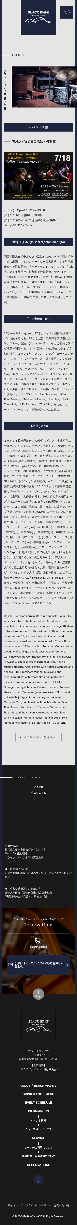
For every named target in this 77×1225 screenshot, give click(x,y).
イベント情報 (5, 85)
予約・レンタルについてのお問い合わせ (38, 965)
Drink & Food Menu (38, 1094)
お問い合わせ (61, 1205)
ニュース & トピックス (38, 1129)
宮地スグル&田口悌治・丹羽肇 (5, 101)
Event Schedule (38, 1102)
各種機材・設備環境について (38, 1156)
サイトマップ (15, 1205)
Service (38, 1138)
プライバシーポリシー (38, 1205)
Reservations (38, 1165)
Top (5, 72)
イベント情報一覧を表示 (40, 737)
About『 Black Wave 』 (38, 1085)
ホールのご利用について (38, 1147)
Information (38, 1111)
